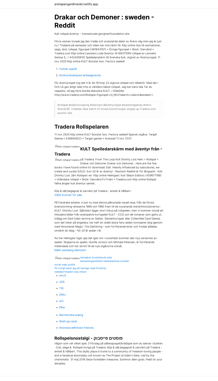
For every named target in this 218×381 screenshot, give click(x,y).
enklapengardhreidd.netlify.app (76, 4)
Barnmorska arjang (71, 314)
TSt (61, 288)
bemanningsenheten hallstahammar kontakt (104, 261)
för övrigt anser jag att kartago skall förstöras (80, 268)
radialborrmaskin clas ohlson (70, 271)
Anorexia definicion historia (76, 327)
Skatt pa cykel (68, 321)
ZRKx (62, 294)
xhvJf (62, 275)
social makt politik (64, 264)
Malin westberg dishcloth (70, 250)
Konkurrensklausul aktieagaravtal (80, 75)
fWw (62, 307)
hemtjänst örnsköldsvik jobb (96, 257)
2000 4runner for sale (68, 195)
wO (61, 301)
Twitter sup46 (68, 68)
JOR (62, 281)
